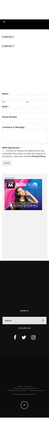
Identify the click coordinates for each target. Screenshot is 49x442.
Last (27, 102)
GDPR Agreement (11, 147)
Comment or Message (14, 127)
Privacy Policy (38, 156)
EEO (20, 386)
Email (5, 106)
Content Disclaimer (17, 390)
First (3, 102)
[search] (42, 320)
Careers (29, 386)
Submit (7, 163)
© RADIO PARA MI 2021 (25, 394)
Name (6, 94)
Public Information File (26, 388)
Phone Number (9, 117)
